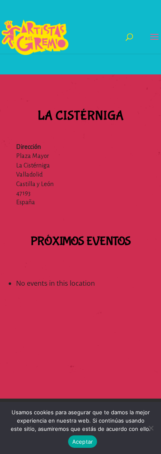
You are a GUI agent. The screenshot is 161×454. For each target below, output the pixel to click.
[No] (151, 428)
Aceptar (82, 441)
